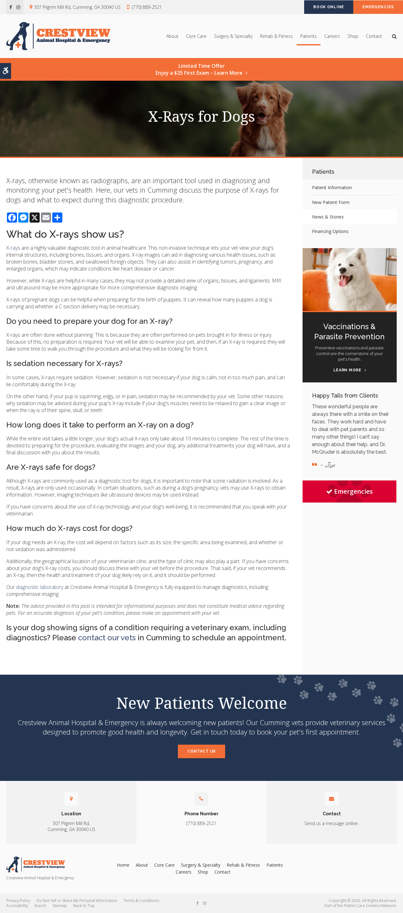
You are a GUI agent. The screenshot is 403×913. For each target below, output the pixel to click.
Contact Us (201, 751)
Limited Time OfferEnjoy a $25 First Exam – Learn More (199, 69)
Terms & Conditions (141, 900)
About (172, 36)
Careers (332, 36)
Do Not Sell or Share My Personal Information (77, 900)
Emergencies (378, 7)
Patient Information (332, 187)
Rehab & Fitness (276, 36)
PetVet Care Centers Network (370, 905)
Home (123, 865)
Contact (374, 36)
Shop (353, 36)
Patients (308, 36)
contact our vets (107, 637)
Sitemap (60, 905)
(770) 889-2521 (147, 7)
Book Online (328, 7)
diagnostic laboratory (39, 587)
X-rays (13, 247)
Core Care (196, 36)
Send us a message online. (331, 823)
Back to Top (84, 905)
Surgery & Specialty (233, 36)
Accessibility (17, 905)
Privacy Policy (18, 900)
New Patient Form (330, 202)
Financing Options (330, 231)
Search (40, 905)
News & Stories (328, 217)
